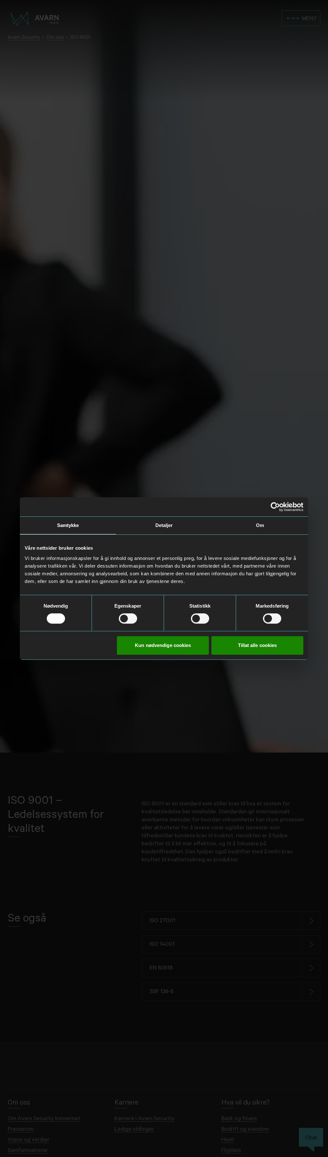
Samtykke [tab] (68, 525)
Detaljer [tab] (164, 525)
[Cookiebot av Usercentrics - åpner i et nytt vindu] (275, 507)
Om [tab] (260, 525)
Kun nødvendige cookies (163, 645)
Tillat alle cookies (257, 645)
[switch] (128, 618)
